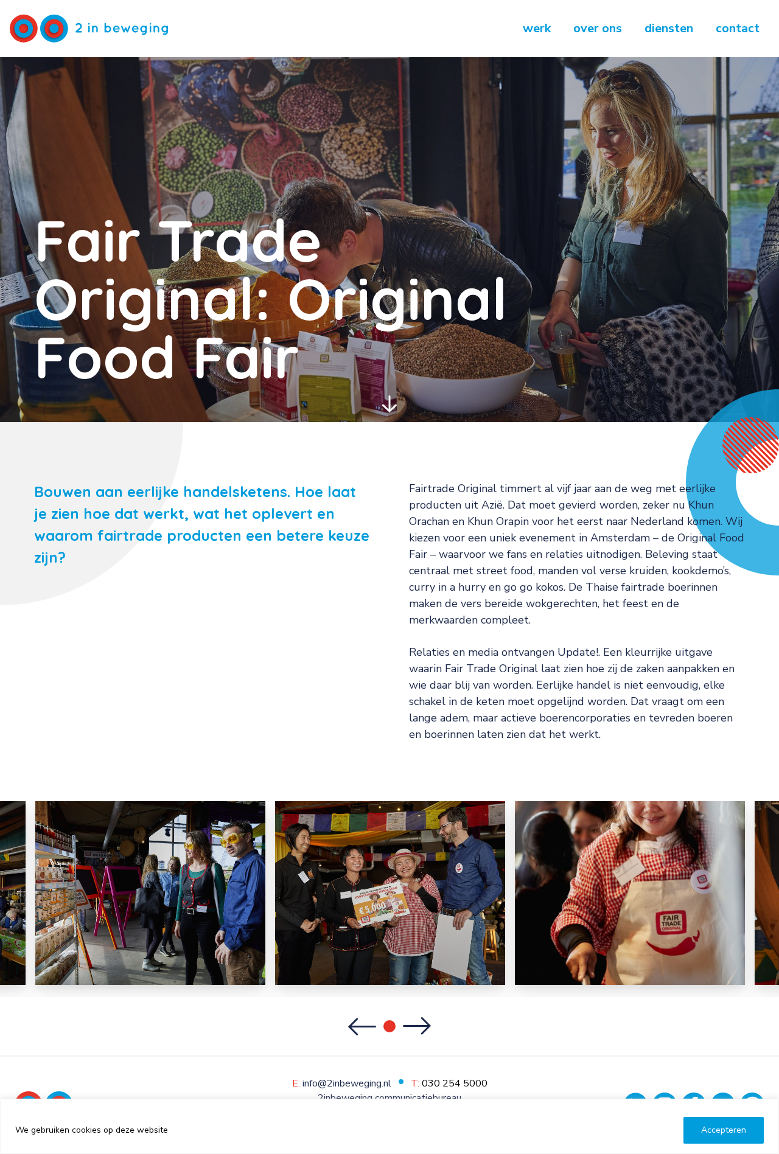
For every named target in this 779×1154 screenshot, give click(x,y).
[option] (390, 893)
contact (738, 28)
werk (537, 28)
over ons (597, 28)
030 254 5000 (454, 1083)
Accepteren (723, 1130)
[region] (389, 1126)
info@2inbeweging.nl (346, 1083)
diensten (669, 28)
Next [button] (417, 1026)
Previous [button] (361, 1026)
